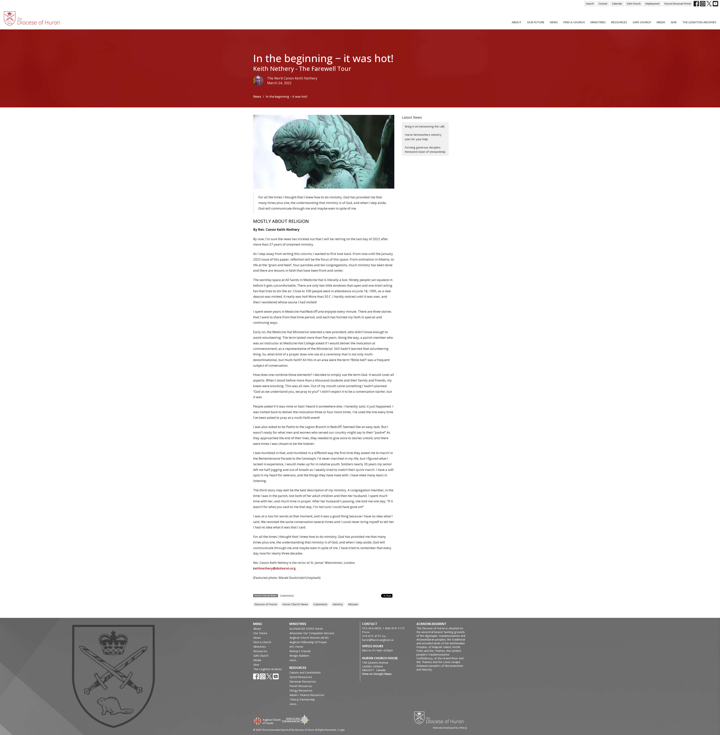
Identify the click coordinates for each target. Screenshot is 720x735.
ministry (338, 604)
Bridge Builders (299, 655)
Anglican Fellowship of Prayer (308, 642)
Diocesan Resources (303, 681)
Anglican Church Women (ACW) (309, 637)
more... (294, 660)
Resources (619, 22)
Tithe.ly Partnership (302, 699)
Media (661, 22)
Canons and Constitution (305, 672)
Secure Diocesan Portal (677, 3)
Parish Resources (301, 686)
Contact (602, 3)
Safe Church (634, 3)
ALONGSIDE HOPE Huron (306, 628)
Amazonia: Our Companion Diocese (312, 633)
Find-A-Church (574, 22)
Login (342, 729)
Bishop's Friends (300, 651)
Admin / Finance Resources (307, 695)
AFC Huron (296, 646)
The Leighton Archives (699, 22)
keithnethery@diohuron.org (274, 568)
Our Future (535, 22)
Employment (652, 3)
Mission (353, 604)
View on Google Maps (377, 674)
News (554, 22)
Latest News (412, 117)
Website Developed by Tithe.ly (450, 727)
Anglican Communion (296, 719)
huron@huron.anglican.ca (377, 640)
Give (674, 22)
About (516, 22)
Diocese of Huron (265, 604)
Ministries (598, 22)
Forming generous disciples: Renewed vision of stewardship (425, 149)
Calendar (617, 3)
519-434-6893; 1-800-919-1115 (383, 628)
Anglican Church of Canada (267, 720)
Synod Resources (301, 677)
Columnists (287, 595)
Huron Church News (295, 604)
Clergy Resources (301, 690)
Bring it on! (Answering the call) (424, 126)
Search (590, 3)
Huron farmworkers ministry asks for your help (423, 137)
